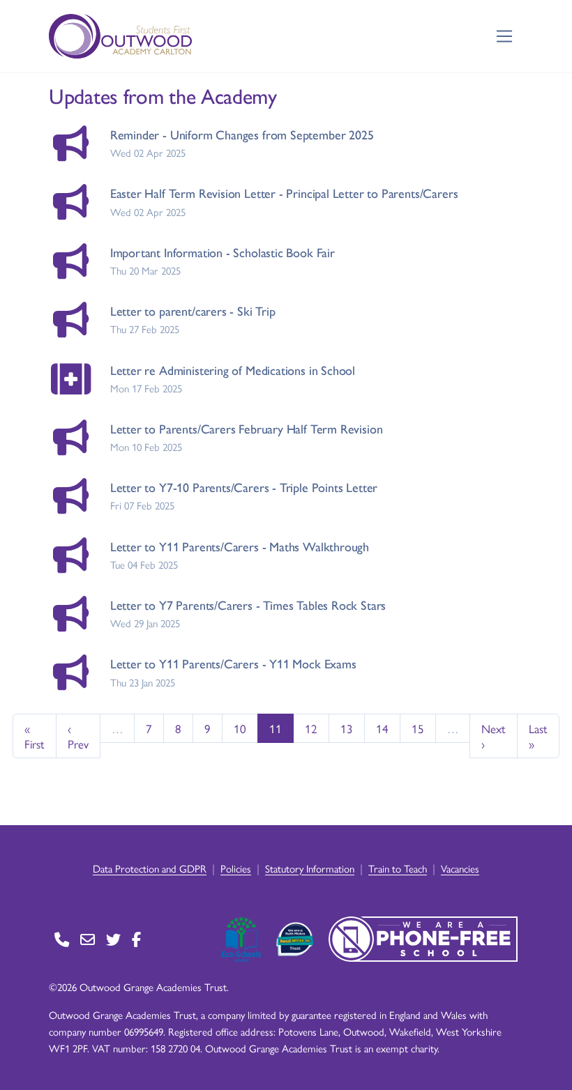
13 (346, 728)
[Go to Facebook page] (136, 939)
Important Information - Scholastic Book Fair (222, 252)
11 (275, 728)
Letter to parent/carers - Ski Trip (193, 310)
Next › (493, 736)
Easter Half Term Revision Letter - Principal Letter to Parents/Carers (284, 192)
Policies (235, 868)
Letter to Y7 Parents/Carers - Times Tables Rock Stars (248, 604)
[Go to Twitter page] (113, 939)
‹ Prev (78, 736)
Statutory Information (309, 868)
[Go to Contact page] (61, 939)
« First (34, 736)
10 (240, 728)
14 (382, 728)
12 (311, 728)
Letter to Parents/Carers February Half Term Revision (246, 428)
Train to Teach (397, 868)
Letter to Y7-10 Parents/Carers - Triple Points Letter (243, 487)
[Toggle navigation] (505, 36)
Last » (538, 736)
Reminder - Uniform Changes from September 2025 (242, 134)
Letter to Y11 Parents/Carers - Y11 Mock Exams (233, 663)
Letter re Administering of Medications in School (232, 369)
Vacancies (460, 868)
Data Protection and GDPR (149, 868)
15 (418, 728)
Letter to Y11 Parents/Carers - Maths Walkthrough (239, 546)
